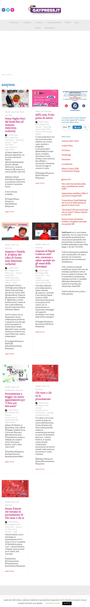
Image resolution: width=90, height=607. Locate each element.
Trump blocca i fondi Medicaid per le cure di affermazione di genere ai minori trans (74, 202)
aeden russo (9, 140)
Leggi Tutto (9, 212)
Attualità (27, 22)
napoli (15, 142)
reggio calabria (10, 422)
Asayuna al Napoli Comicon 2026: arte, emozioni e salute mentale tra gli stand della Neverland (45, 259)
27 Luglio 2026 (12, 137)
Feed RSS (67, 179)
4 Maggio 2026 (42, 273)
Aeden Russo (13, 135)
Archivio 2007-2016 (70, 141)
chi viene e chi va (11, 417)
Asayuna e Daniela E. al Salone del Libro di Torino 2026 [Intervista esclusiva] (15, 258)
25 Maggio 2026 (43, 124)
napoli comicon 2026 (42, 283)
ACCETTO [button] (67, 603)
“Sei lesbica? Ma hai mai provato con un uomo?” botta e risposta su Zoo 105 (75, 212)
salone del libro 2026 (42, 129)
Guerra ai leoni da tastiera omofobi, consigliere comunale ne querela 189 (74, 221)
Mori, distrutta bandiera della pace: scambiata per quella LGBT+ (74, 186)
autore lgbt (47, 127)
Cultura (39, 22)
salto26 (38, 134)
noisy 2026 (9, 145)
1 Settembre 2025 (13, 524)
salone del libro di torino (43, 132)
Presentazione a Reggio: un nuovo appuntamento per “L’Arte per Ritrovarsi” (15, 400)
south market (9, 150)
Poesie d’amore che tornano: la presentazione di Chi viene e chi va (14, 513)
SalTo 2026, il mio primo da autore (44, 116)
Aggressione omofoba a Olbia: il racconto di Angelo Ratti (75, 194)
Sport (77, 22)
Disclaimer (66, 159)
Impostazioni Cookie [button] (52, 603)
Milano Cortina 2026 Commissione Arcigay (71, 169)
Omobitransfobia (54, 22)
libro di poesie (40, 413)
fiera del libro (9, 275)
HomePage (66, 155)
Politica (68, 22)
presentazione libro (11, 420)
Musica (22, 112)
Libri (17, 112)
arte (47, 275)
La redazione (67, 164)
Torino (15, 282)
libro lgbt (50, 413)
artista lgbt (19, 140)
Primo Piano (8, 115)
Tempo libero (49, 28)
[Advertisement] (45, 46)
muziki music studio (12, 278)
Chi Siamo (13, 22)
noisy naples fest (11, 147)
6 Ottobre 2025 (43, 405)
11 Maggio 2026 (13, 270)
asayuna (8, 142)
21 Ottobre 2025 (13, 413)
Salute (37, 28)
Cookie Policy (67, 145)
